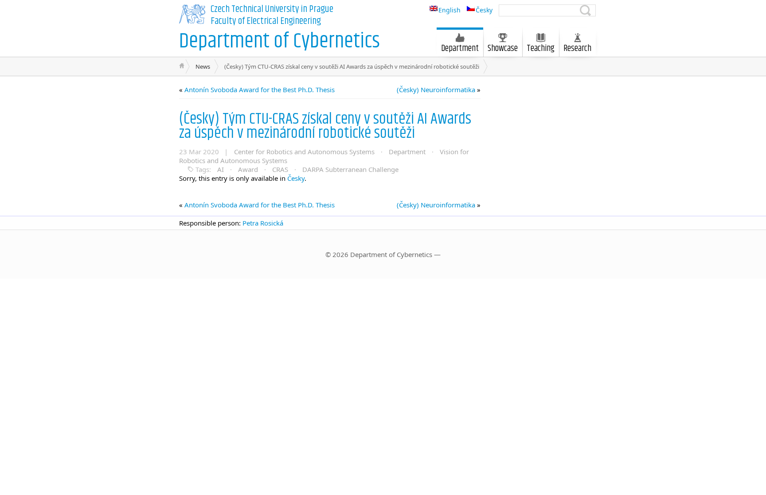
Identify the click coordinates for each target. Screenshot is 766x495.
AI (220, 169)
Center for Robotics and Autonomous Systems (304, 151)
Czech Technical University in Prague (272, 9)
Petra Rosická (262, 222)
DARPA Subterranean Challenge (350, 169)
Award (248, 169)
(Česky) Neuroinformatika (436, 89)
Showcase (503, 48)
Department (407, 151)
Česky (296, 178)
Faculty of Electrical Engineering (266, 21)
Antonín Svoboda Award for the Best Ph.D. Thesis (259, 89)
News (202, 66)
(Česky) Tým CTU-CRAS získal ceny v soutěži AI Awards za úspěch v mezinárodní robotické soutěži (325, 126)
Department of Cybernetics (279, 41)
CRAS (280, 169)
